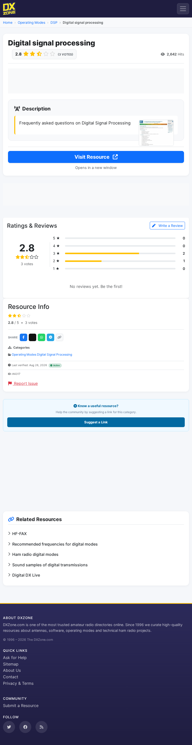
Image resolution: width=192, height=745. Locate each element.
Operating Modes (31, 22)
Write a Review (170, 225)
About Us (12, 670)
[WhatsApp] (41, 337)
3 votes (31, 322)
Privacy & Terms (18, 683)
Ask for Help (15, 657)
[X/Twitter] (32, 337)
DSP (54, 22)
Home (7, 22)
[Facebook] (23, 337)
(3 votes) (65, 54)
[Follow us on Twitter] (9, 727)
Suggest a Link (96, 422)
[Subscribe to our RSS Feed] (42, 727)
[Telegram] (50, 337)
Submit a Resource (20, 705)
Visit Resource (92, 157)
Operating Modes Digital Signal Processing (42, 354)
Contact (10, 676)
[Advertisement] (96, 80)
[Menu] (183, 8)
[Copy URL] (59, 337)
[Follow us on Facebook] (25, 727)
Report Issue (25, 383)
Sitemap (10, 664)
